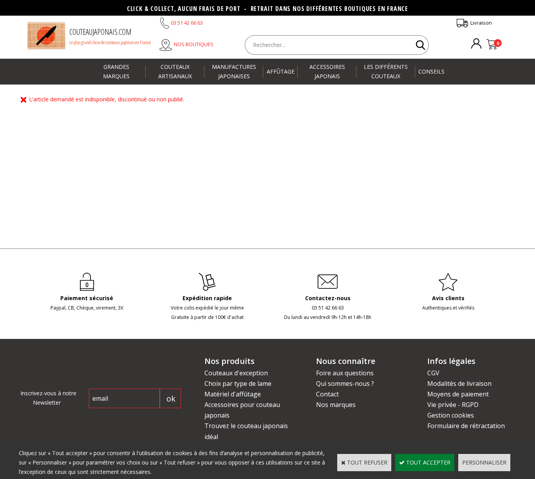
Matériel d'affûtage (232, 394)
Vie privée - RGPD (453, 404)
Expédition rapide (207, 298)
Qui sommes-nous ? (345, 383)
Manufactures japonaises (234, 71)
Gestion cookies (450, 415)
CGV (433, 373)
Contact (327, 394)
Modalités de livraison (459, 383)
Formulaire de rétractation (466, 425)
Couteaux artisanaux (175, 71)
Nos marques (336, 404)
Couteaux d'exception (236, 373)
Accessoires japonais (327, 71)
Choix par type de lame (237, 383)
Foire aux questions (345, 373)
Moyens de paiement (458, 394)
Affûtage (281, 71)
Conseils (431, 71)
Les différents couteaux (386, 71)
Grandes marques (116, 71)
